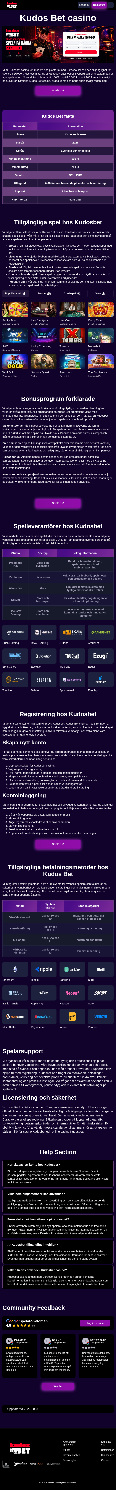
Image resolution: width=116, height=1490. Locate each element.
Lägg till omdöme (95, 1323)
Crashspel (70, 293)
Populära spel (13, 293)
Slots (98, 293)
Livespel (41, 293)
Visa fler (58, 1386)
